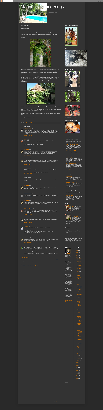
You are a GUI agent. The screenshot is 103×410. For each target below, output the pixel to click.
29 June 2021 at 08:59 (28, 145)
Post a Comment (25, 257)
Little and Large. (78, 347)
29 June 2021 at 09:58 (28, 196)
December (79, 258)
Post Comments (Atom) (30, 261)
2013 (77, 373)
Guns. (78, 284)
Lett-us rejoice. (79, 336)
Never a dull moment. (79, 317)
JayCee (25, 139)
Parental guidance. (79, 350)
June (78, 271)
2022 (77, 255)
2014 (77, 372)
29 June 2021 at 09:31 (28, 173)
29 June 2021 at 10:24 (28, 205)
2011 (77, 377)
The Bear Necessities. (79, 328)
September (79, 265)
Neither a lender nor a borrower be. (79, 332)
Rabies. (78, 351)
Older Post (58, 259)
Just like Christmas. (79, 273)
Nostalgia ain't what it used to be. (72, 144)
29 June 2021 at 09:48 (28, 189)
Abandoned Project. (79, 297)
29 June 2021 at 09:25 (28, 164)
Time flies (68, 188)
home (67, 214)
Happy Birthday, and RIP (70, 157)
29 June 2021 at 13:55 (28, 234)
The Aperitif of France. (79, 340)
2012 (77, 375)
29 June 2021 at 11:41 (28, 214)
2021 (77, 257)
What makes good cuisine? (79, 290)
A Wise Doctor (79, 286)
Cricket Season (79, 314)
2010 (77, 378)
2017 (77, 367)
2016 (77, 368)
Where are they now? (70, 195)
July (78, 269)
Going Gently (68, 205)
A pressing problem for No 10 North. (72, 138)
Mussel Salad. (79, 287)
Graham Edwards (27, 128)
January (78, 360)
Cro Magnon (26, 149)
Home (41, 259)
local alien (26, 226)
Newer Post (23, 259)
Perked (73, 206)
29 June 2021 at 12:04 (28, 222)
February (79, 358)
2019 (77, 364)
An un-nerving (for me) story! (71, 182)
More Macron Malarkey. (79, 321)
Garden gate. (79, 275)
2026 (77, 249)
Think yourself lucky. (79, 299)
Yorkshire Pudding (27, 193)
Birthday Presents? (79, 343)
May (78, 353)
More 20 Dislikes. (79, 305)
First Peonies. (79, 344)
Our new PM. (68, 169)
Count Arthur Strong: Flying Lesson (79, 281)
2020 (77, 362)
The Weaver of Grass (28, 208)
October (78, 264)
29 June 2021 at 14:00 (28, 242)
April (78, 355)
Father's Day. (79, 293)
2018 (77, 365)
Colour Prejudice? (79, 307)
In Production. (79, 337)
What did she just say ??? (71, 150)
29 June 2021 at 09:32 (28, 181)
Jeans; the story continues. (71, 163)
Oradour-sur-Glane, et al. (79, 324)
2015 (77, 370)
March (78, 357)
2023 (77, 254)
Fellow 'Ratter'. (79, 294)
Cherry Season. (79, 312)
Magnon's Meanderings (42, 6)
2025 (77, 250)
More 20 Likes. (78, 302)
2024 (77, 252)
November (79, 261)
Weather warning (69, 176)
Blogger (56, 401)
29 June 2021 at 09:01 (28, 155)
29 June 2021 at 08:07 (28, 135)
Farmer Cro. (79, 309)
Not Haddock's (79, 319)
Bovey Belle (26, 245)
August (78, 268)
